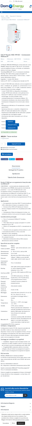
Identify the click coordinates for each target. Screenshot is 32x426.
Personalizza (6, 423)
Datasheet (10, 121)
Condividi (5, 159)
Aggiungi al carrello (16, 144)
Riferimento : (10, 59)
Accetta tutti (21, 423)
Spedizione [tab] (16, 174)
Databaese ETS (11, 128)
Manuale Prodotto (12, 125)
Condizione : (27, 59)
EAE (2, 61)
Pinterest (20, 159)
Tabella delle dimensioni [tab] (16, 177)
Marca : (3, 59)
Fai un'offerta (6, 154)
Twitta (12, 159)
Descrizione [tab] (16, 166)
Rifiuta (13, 423)
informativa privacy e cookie (22, 420)
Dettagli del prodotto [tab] (16, 170)
